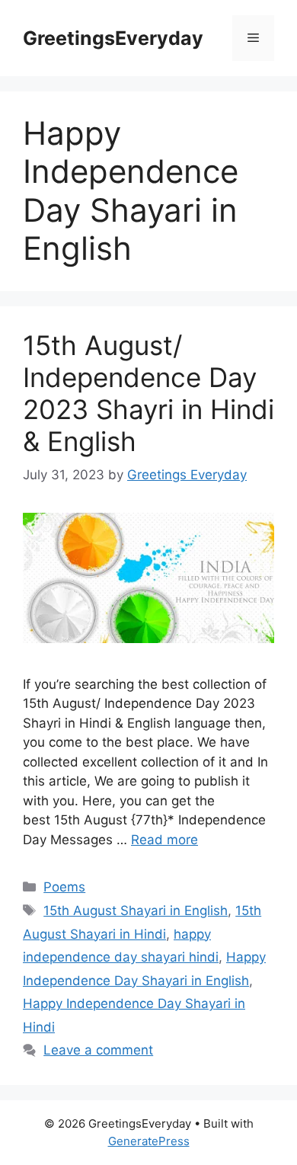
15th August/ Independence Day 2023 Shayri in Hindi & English (148, 393)
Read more (164, 839)
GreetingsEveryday (113, 38)
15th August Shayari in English (135, 910)
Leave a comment (98, 1050)
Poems (64, 887)
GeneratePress (149, 1141)
